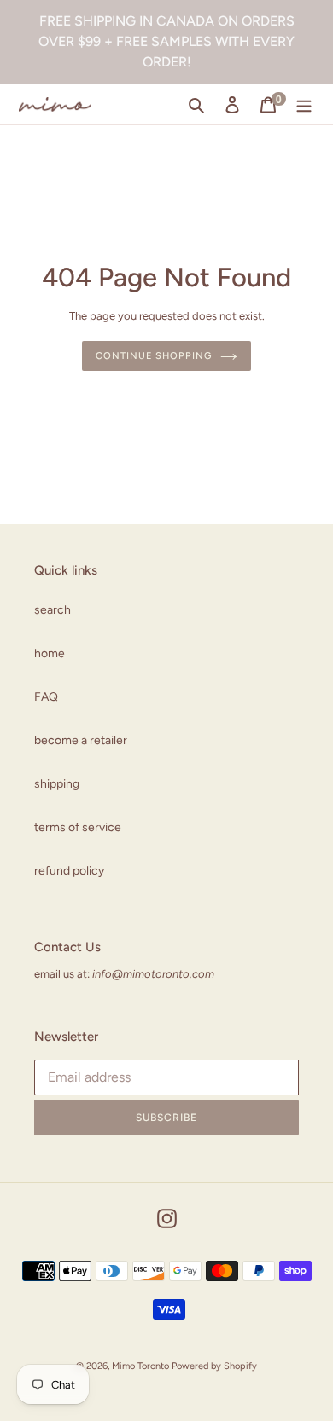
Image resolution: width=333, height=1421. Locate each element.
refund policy (69, 871)
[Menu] (304, 105)
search (52, 610)
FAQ (46, 697)
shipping (56, 784)
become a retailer (80, 740)
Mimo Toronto (140, 1366)
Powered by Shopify (214, 1366)
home (49, 653)
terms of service (77, 827)
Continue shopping (153, 355)
